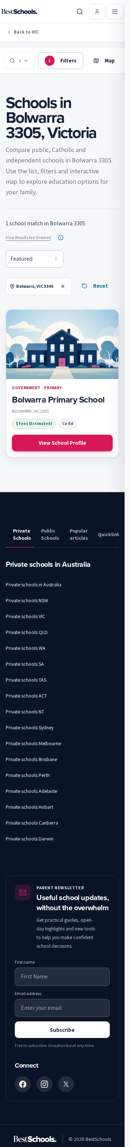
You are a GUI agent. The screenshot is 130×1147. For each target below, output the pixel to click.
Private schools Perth (28, 775)
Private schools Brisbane (31, 759)
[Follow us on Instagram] (44, 1084)
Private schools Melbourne (33, 743)
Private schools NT (25, 711)
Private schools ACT (26, 695)
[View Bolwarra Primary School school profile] (62, 383)
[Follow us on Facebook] (23, 1084)
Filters (62, 60)
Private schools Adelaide (31, 791)
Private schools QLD (27, 632)
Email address (28, 993)
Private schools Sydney (29, 727)
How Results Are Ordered (28, 237)
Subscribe (62, 1029)
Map (110, 60)
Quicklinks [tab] (108, 534)
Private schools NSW (27, 600)
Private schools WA (26, 648)
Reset (100, 285)
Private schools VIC (25, 616)
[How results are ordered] (60, 237)
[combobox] (35, 259)
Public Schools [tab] (50, 534)
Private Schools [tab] (22, 534)
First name (25, 962)
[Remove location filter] (63, 286)
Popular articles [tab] (79, 534)
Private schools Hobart (29, 807)
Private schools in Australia (33, 584)
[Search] (80, 11)
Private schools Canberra (32, 823)
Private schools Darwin (29, 838)
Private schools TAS (26, 680)
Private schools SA (25, 664)
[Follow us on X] (66, 1084)
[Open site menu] (115, 11)
